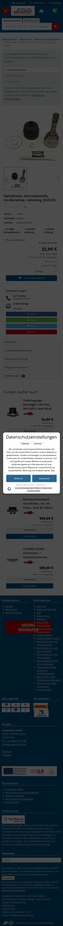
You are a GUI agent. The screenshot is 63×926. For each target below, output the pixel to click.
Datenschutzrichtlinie (25, 485)
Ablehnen (18, 478)
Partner (38, 443)
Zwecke (25, 443)
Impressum (41, 485)
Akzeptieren (44, 478)
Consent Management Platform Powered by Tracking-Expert (33, 489)
